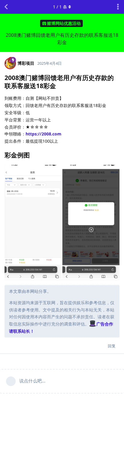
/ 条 (60, 7)
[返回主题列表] (6, 7)
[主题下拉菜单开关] (118, 7)
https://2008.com (43, 134)
